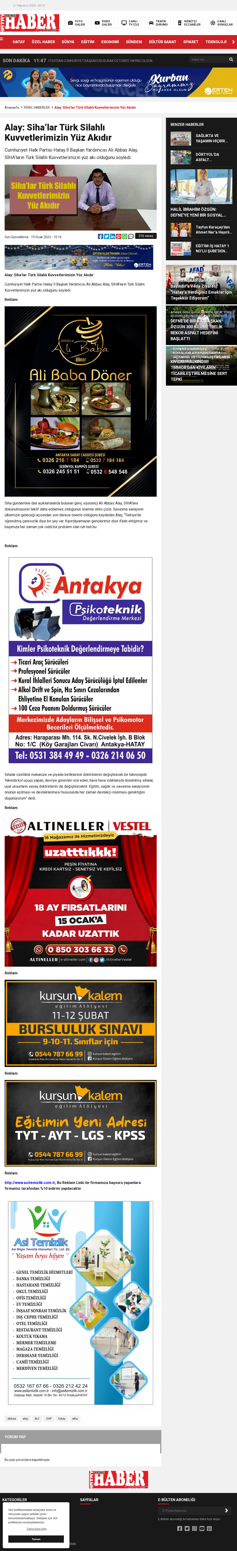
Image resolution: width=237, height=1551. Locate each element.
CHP (49, 1418)
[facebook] (101, 237)
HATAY (19, 42)
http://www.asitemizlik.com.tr (30, 1182)
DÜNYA (68, 42)
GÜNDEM (134, 42)
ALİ (37, 1418)
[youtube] (202, 1528)
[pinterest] (119, 237)
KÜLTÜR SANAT (162, 42)
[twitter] (107, 237)
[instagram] (194, 1528)
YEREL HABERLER (37, 107)
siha (75, 1418)
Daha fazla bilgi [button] (37, 1529)
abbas (11, 1418)
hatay (61, 1418)
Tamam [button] (36, 1539)
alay (25, 1418)
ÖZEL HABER (43, 42)
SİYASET (191, 42)
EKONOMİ (110, 42)
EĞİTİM (87, 42)
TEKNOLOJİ (216, 42)
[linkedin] (113, 237)
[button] (233, 42)
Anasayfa (12, 107)
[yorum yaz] (131, 237)
